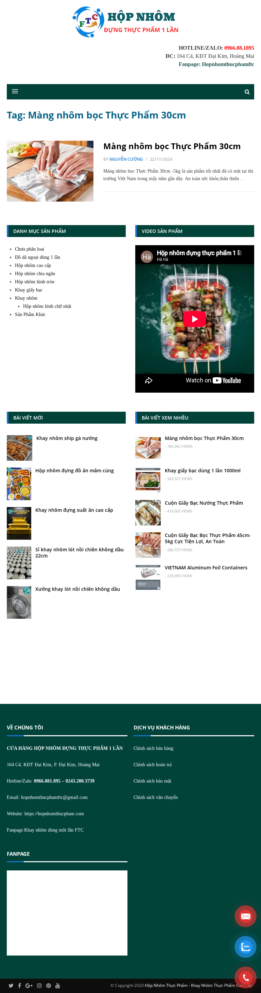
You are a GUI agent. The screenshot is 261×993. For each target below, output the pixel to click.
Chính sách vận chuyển (156, 797)
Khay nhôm (26, 298)
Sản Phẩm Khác (30, 314)
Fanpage (18, 853)
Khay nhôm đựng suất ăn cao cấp (74, 510)
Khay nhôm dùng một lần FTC (54, 830)
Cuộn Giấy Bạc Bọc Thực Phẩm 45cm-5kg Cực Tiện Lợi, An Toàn (208, 538)
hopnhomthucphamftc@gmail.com (54, 797)
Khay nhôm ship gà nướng (67, 438)
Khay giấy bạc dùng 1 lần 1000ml (203, 470)
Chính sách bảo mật (152, 781)
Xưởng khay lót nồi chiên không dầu (77, 589)
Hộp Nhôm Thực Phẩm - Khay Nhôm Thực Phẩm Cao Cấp (198, 985)
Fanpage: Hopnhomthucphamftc (216, 64)
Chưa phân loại (29, 249)
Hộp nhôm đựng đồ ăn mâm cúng (74, 470)
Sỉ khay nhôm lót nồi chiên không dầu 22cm (79, 552)
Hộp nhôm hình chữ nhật (47, 306)
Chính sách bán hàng (153, 748)
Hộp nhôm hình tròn (34, 281)
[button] (11, 91)
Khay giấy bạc (28, 290)
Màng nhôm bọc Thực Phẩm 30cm (172, 146)
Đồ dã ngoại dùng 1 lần (37, 257)
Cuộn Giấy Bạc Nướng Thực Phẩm (204, 503)
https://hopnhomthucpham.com (54, 813)
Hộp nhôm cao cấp (33, 265)
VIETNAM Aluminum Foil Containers (206, 567)
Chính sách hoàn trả (153, 764)
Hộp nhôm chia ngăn (35, 273)
